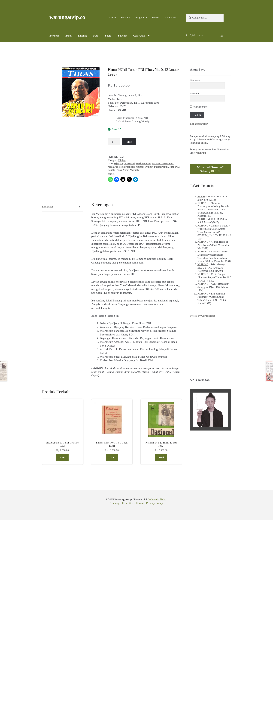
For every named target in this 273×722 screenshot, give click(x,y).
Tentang (114, 503)
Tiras (119, 170)
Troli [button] (62, 457)
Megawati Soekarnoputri (121, 166)
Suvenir (122, 35)
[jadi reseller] (210, 169)
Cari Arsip (139, 35)
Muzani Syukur (144, 166)
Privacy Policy (154, 503)
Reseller (156, 17)
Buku (68, 35)
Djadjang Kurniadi (124, 163)
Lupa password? (199, 123)
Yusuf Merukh (131, 170)
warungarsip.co (67, 17)
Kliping (82, 35)
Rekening (125, 17)
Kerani (140, 503)
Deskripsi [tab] (47, 206)
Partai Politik (161, 166)
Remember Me (199, 106)
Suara (108, 35)
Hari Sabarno (143, 163)
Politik (111, 170)
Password (195, 93)
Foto (95, 35)
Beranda (54, 35)
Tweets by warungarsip (202, 315)
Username (195, 80)
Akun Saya (170, 17)
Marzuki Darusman (162, 163)
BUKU (201, 196)
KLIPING (202, 203)
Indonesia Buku (157, 499)
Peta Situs (127, 503)
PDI (172, 166)
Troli (129, 141)
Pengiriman (141, 17)
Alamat (112, 17)
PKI (177, 166)
